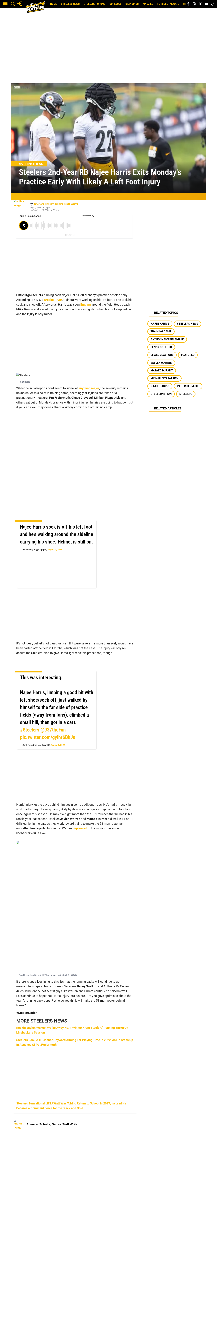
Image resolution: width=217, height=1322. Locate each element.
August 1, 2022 (55, 549)
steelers (185, 394)
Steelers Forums (94, 4)
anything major (88, 388)
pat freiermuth (188, 386)
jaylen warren (161, 362)
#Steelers (29, 730)
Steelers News (70, 4)
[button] (5, 4)
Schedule (115, 4)
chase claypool (162, 355)
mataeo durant (162, 370)
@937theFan (53, 730)
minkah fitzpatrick (164, 378)
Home (53, 4)
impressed (80, 828)
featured (187, 355)
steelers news (187, 323)
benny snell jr (161, 347)
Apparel (148, 4)
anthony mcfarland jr (167, 339)
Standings (132, 4)
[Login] (19, 3)
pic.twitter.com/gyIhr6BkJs (47, 737)
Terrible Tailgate (168, 4)
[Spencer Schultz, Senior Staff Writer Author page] (20, 206)
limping (85, 304)
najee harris (160, 323)
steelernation (161, 394)
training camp (161, 331)
